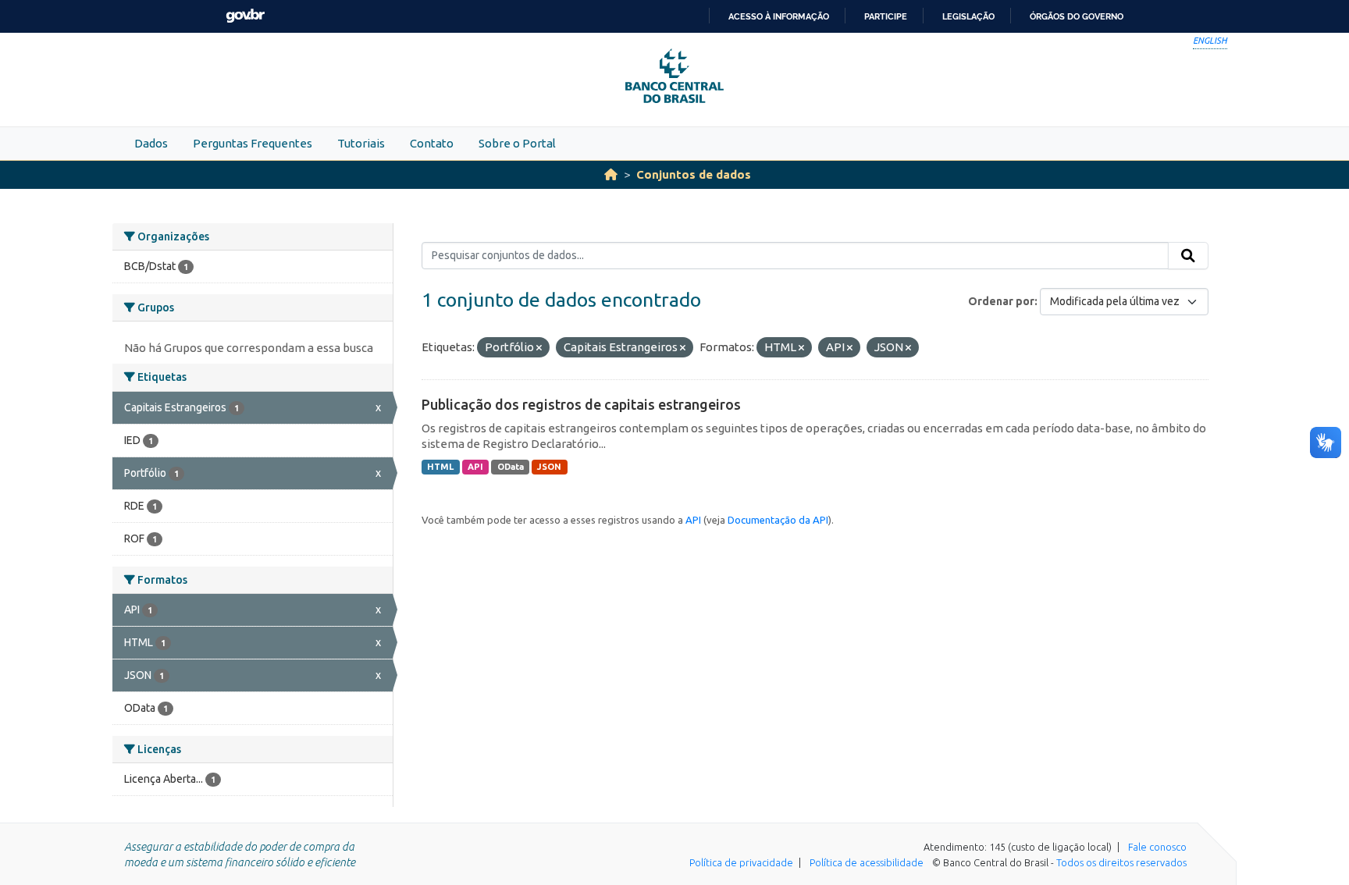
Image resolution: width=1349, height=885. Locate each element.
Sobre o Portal (517, 143)
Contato (432, 143)
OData (510, 466)
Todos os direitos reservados (1121, 862)
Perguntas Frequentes (252, 143)
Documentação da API (778, 519)
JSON (549, 466)
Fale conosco (1157, 846)
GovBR (245, 16)
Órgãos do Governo (1076, 16)
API (475, 466)
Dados (151, 143)
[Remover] (539, 348)
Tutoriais (361, 143)
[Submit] (1188, 256)
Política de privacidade (741, 862)
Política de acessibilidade (867, 862)
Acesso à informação (778, 16)
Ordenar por (1001, 301)
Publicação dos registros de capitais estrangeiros (581, 404)
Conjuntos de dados (693, 174)
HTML (440, 466)
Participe (885, 16)
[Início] (611, 174)
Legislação (968, 16)
